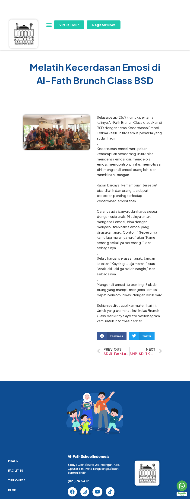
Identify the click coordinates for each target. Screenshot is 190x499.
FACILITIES (15, 470)
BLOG (12, 490)
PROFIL (13, 461)
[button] (49, 25)
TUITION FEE (16, 480)
